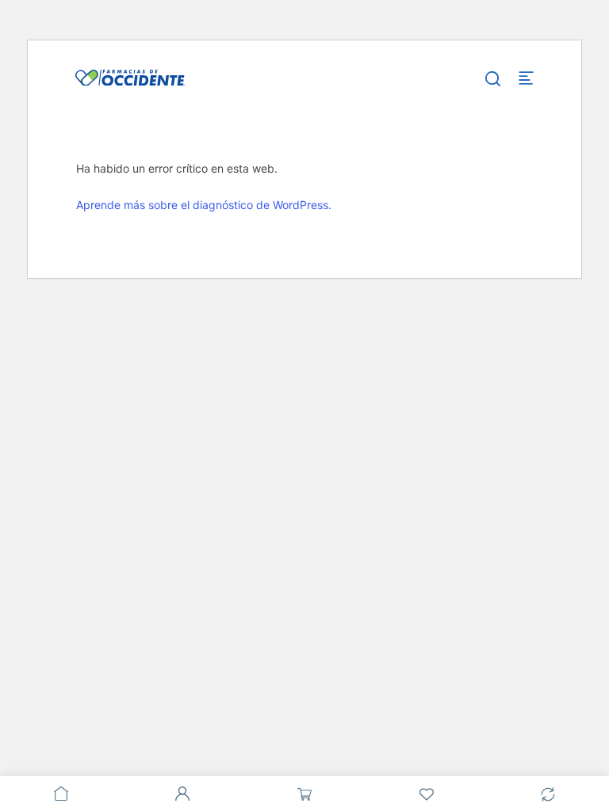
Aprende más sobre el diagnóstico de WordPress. (203, 204)
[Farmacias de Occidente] (130, 76)
